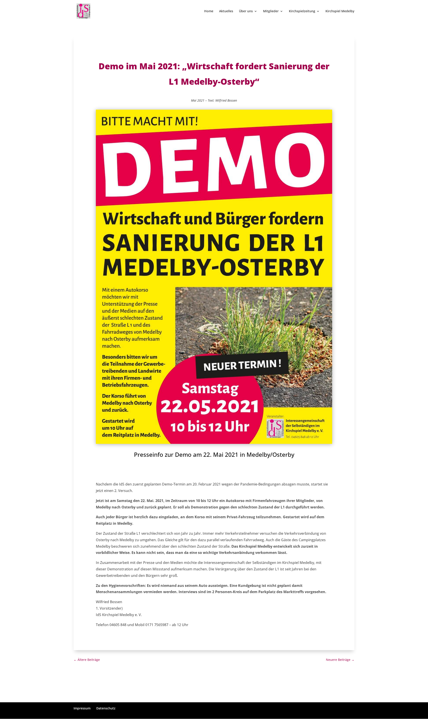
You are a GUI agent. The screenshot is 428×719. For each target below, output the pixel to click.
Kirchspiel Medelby (339, 11)
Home (208, 11)
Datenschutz (105, 708)
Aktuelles (226, 11)
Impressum (82, 708)
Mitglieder (271, 11)
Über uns (246, 11)
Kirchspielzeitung (302, 11)
